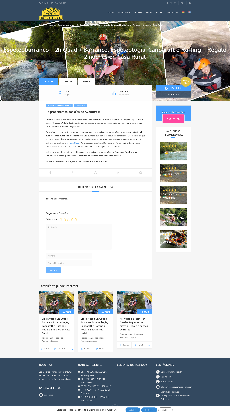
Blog (159, 12)
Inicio (111, 12)
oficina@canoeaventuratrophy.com (176, 387)
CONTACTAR (173, 119)
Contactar (172, 12)
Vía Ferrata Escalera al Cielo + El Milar (174, 217)
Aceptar (133, 410)
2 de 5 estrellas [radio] (64, 219)
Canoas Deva (171, 173)
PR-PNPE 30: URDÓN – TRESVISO (96, 386)
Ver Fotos (48, 395)
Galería (86, 81)
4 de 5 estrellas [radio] (72, 219)
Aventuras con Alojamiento (59, 105)
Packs (149, 12)
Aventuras (124, 12)
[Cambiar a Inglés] (189, 12)
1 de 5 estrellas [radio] (61, 219)
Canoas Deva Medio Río (171, 195)
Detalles (48, 81)
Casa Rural (80, 105)
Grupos (138, 12)
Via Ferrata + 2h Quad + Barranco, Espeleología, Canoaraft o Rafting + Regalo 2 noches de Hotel (94, 326)
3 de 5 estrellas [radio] (68, 219)
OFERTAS (67, 81)
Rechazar (149, 410)
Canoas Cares (171, 152)
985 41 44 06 (48, 3)
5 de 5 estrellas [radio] (75, 219)
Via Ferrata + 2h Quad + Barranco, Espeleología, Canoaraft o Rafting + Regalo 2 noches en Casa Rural (56, 326)
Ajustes (165, 410)
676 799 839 (60, 3)
